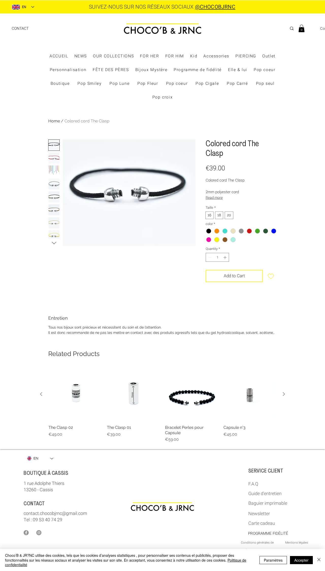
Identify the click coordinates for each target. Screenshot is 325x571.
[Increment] (225, 257)
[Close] (319, 560)
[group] (162, 405)
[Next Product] (284, 394)
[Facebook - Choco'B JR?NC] (26, 532)
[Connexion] (313, 28)
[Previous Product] (41, 394)
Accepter (301, 560)
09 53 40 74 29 (47, 519)
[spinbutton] (217, 257)
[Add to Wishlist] (271, 276)
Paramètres (273, 560)
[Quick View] (75, 394)
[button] (301, 28)
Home (54, 121)
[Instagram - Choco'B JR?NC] (38, 532)
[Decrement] (209, 257)
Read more (214, 197)
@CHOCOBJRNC (215, 7)
